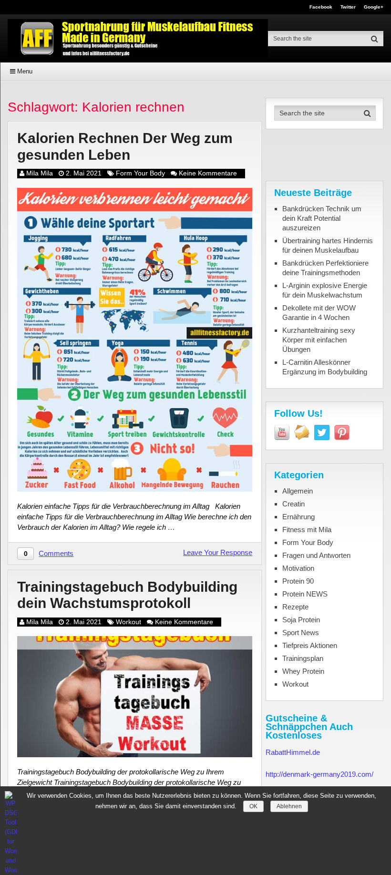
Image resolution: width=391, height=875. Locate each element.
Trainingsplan (302, 658)
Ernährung (298, 517)
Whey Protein (303, 671)
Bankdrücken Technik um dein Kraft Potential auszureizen (321, 218)
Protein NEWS (305, 594)
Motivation (298, 568)
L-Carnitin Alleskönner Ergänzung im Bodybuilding (324, 367)
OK (253, 806)
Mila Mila (39, 173)
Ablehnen (289, 806)
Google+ (373, 7)
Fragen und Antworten (316, 555)
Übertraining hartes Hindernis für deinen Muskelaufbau (327, 245)
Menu (24, 71)
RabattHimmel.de (293, 752)
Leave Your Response (217, 552)
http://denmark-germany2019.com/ (319, 774)
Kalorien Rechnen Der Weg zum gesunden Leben (125, 146)
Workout (128, 622)
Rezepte (295, 607)
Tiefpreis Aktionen (309, 645)
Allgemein (297, 491)
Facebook (320, 7)
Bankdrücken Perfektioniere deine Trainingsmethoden (325, 268)
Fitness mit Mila (306, 529)
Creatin (293, 504)
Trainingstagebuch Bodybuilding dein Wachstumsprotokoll (127, 595)
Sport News (300, 632)
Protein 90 (298, 581)
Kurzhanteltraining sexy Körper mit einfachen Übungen (318, 339)
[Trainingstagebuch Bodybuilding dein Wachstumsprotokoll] (134, 696)
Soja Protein (301, 620)
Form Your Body (140, 173)
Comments (56, 553)
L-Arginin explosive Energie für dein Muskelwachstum (324, 290)
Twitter (348, 7)
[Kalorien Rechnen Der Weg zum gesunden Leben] (134, 340)
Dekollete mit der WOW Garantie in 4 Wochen (319, 312)
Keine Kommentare (208, 173)
